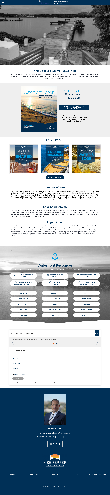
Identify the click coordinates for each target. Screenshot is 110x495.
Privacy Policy (40, 382)
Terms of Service (50, 382)
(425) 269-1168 (39, 437)
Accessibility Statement (58, 480)
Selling (24, 374)
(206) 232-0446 (50, 437)
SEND (17, 378)
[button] (74, 107)
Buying (16, 374)
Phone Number (17, 363)
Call (56, 343)
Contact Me (55, 444)
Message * (16, 368)
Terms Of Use (30, 480)
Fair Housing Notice (77, 480)
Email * (15, 358)
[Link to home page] (46, 2)
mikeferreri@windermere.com (65, 437)
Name (14, 354)
